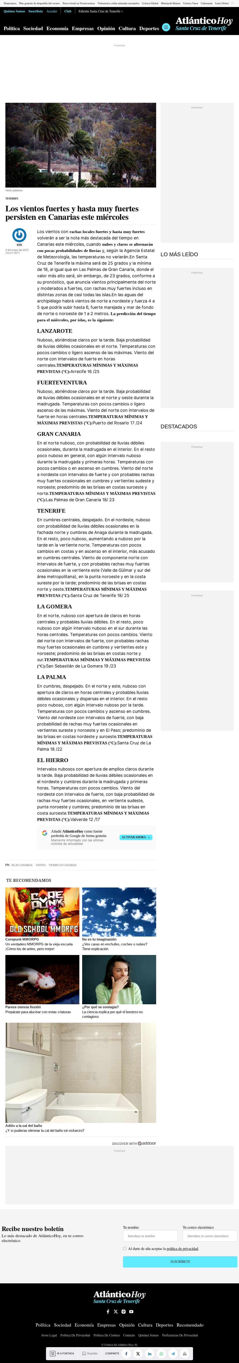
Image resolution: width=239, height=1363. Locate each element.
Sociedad (33, 28)
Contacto (129, 1335)
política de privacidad (182, 1248)
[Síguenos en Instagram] (123, 1312)
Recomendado (190, 1325)
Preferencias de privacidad (180, 1335)
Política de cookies (107, 1335)
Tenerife (11, 198)
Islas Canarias (21, 865)
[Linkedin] (149, 1353)
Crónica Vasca (190, 3)
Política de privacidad (75, 1335)
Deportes (149, 28)
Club (67, 11)
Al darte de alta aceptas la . (163, 1248)
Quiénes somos (148, 1335)
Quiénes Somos (14, 11)
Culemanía (206, 3)
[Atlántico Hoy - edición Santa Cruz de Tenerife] (204, 24)
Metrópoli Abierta (170, 3)
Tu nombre (131, 1227)
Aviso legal (49, 1335)
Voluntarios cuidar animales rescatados (118, 3)
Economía (57, 28)
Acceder (51, 11)
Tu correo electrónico (198, 1227)
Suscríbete (35, 11)
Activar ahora (134, 837)
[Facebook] (126, 1353)
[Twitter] (138, 1353)
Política (12, 28)
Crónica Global (150, 3)
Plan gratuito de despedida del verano (39, 3)
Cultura (127, 28)
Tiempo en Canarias (63, 865)
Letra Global (222, 3)
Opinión (106, 28)
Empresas (83, 28)
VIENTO (41, 865)
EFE (19, 245)
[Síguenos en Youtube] (131, 1312)
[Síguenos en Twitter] (116, 1312)
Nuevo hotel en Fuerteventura (79, 3)
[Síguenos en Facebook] (108, 1312)
